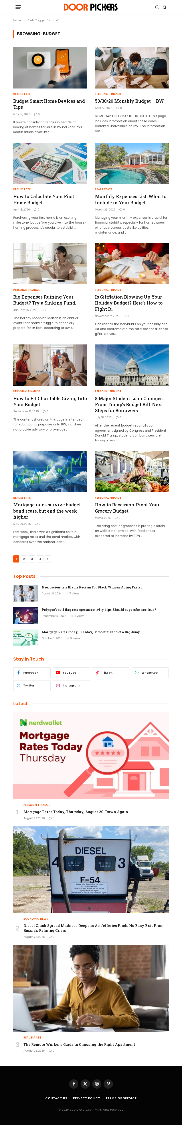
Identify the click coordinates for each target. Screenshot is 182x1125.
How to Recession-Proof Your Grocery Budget (127, 507)
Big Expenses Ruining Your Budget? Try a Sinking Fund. (44, 300)
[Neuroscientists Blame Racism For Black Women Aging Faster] (25, 593)
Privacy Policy (86, 1098)
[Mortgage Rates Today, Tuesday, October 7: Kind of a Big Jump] (25, 637)
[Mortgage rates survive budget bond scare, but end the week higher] (50, 471)
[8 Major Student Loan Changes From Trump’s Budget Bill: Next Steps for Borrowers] (132, 365)
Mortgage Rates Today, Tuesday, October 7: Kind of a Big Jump (91, 632)
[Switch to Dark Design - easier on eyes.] (157, 7)
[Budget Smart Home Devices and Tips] (50, 68)
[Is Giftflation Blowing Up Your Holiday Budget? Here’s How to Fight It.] (132, 263)
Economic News (36, 918)
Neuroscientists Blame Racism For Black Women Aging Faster (92, 587)
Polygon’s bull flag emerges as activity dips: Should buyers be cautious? (99, 610)
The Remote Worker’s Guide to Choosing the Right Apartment (79, 1044)
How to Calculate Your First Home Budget (43, 199)
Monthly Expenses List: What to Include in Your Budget (130, 199)
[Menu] (18, 7)
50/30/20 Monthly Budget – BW (129, 101)
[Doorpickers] (91, 7)
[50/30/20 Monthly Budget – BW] (132, 68)
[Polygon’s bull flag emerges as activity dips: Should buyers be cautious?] (25, 615)
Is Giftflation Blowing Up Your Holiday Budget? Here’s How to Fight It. (129, 303)
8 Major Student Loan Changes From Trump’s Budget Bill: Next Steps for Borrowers (129, 404)
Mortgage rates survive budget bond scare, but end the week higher (47, 510)
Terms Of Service (121, 1098)
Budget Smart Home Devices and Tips (49, 104)
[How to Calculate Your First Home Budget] (50, 163)
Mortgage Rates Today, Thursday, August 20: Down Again (76, 811)
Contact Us (56, 1098)
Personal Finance (108, 94)
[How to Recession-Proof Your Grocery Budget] (132, 471)
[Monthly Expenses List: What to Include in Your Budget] (132, 163)
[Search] (164, 7)
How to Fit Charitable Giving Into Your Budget (50, 401)
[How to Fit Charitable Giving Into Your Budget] (50, 365)
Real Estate (22, 94)
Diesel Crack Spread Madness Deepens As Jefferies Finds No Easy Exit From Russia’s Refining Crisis (94, 928)
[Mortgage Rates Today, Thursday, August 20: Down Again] (91, 755)
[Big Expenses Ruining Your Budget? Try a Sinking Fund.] (50, 263)
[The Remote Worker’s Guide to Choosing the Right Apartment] (91, 988)
